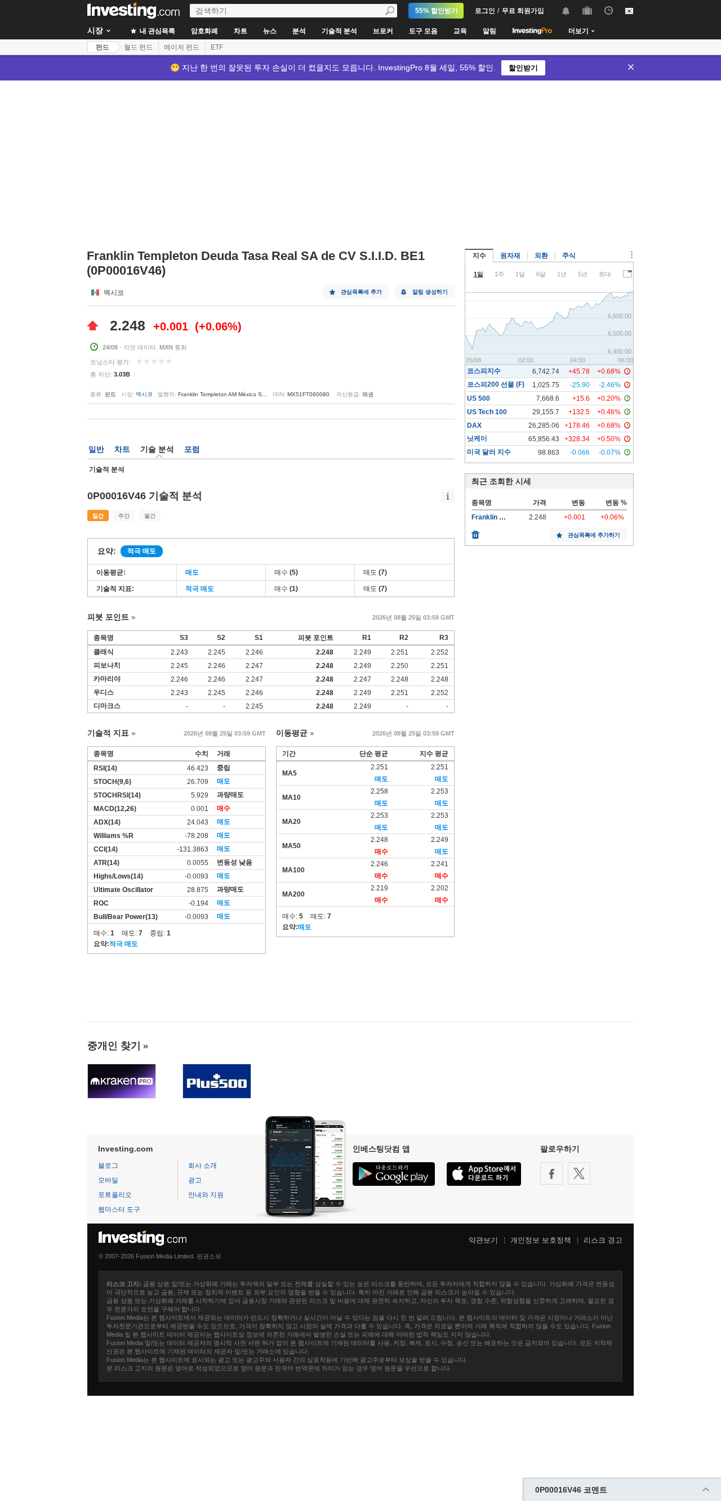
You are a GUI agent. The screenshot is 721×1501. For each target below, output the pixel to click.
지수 (479, 255)
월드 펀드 (138, 47)
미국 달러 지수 (489, 452)
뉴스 (270, 31)
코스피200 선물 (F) (495, 384)
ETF (217, 47)
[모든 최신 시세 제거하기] (475, 532)
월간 (149, 516)
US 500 (478, 398)
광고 (195, 1180)
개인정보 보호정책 (540, 1240)
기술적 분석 (339, 31)
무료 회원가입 (523, 11)
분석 (299, 31)
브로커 (383, 31)
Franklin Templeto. (500, 517)
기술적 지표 (108, 732)
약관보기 (483, 1240)
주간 (124, 516)
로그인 (485, 11)
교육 (460, 31)
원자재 (510, 255)
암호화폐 (204, 31)
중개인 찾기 (114, 1045)
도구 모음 (423, 31)
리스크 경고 (603, 1240)
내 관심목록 (156, 31)
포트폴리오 (115, 1195)
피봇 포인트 (108, 616)
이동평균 (292, 732)
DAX (474, 425)
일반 (96, 449)
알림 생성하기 (430, 292)
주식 (569, 255)
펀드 (102, 47)
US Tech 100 (487, 412)
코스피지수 (484, 371)
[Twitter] (579, 1173)
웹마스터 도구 (119, 1209)
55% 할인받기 (436, 11)
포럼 (192, 449)
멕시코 (144, 394)
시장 (95, 30)
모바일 (108, 1180)
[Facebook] (551, 1173)
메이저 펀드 (181, 47)
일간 (98, 516)
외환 (541, 255)
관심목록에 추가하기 (594, 535)
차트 (240, 31)
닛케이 (477, 438)
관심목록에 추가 (361, 292)
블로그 (108, 1166)
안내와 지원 (206, 1195)
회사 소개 (202, 1166)
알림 (489, 31)
